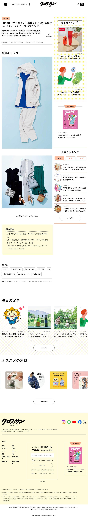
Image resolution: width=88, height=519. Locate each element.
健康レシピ (5, 461)
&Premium (45, 507)
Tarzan (50, 507)
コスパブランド (16, 269)
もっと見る (70, 218)
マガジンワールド (38, 509)
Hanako (39, 507)
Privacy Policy (53, 509)
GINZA (34, 507)
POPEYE (21, 507)
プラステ (41, 269)
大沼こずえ (37, 274)
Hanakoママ (61, 507)
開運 (3, 454)
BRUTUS (15, 507)
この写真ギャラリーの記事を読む (27, 216)
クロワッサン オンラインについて (10, 489)
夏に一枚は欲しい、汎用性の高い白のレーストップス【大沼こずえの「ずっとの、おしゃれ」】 (27, 241)
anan (10, 507)
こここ (76, 507)
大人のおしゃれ (23, 274)
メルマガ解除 (42, 481)
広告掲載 (46, 509)
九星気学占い (15, 456)
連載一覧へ (44, 401)
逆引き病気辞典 (15, 462)
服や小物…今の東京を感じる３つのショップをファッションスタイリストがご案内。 (27, 247)
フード (4, 451)
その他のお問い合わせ (42, 489)
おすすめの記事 (5, 457)
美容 (13, 445)
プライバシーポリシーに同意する (43, 460)
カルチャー (15, 451)
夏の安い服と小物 (9, 274)
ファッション (29, 269)
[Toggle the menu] (5, 4)
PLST (5, 269)
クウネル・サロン (69, 507)
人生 (13, 454)
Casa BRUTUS (28, 507)
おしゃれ (6, 18)
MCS (32, 509)
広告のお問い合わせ (31, 489)
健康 (3, 445)
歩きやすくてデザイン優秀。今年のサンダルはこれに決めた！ (27, 235)
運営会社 (22, 489)
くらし (14, 448)
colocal (55, 507)
